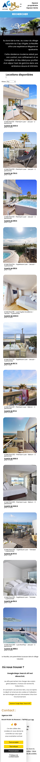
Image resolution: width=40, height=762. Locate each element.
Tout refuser (13, 746)
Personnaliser (14, 751)
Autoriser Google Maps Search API (20, 703)
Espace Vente (32, 8)
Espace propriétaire (33, 4)
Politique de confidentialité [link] (14, 756)
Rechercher (20, 14)
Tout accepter (14, 742)
